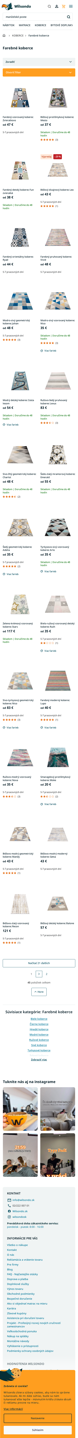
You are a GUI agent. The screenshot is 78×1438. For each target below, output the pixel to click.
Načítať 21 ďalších (39, 963)
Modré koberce (39, 1034)
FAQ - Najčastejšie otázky (22, 1274)
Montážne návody (18, 1341)
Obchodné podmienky (20, 1293)
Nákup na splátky (17, 1336)
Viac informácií (13, 1409)
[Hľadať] (49, 6)
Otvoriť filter (13, 72)
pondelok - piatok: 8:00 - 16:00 (32, 1225)
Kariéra (11, 1308)
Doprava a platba (17, 1279)
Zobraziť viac (39, 1059)
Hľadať (68, 17)
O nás (10, 1254)
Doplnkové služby (18, 1284)
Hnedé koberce (39, 1029)
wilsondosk (19, 1217)
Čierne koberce (39, 1024)
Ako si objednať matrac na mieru (27, 1303)
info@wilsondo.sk (23, 1200)
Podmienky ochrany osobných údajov (30, 1351)
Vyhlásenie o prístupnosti (22, 1346)
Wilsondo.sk (20, 1211)
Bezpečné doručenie (19, 1298)
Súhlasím (37, 1430)
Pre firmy (12, 1264)
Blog (10, 1269)
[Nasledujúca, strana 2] (39, 974)
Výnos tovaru (15, 1289)
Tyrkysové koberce (39, 1050)
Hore (41, 991)
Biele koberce (39, 1018)
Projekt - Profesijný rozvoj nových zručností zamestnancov (34, 1324)
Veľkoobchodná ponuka (22, 1331)
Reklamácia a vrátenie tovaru (25, 1259)
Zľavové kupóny (16, 1313)
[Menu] (70, 6)
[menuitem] (9, 25)
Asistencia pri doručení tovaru (25, 1318)
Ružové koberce (39, 1039)
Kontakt (12, 1250)
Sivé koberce (39, 1045)
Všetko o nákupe (17, 1245)
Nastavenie (37, 1418)
